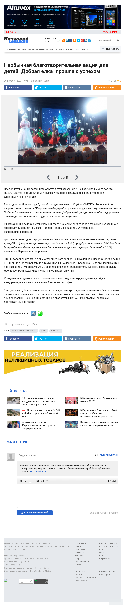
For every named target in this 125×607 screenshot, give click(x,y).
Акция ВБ (84, 49)
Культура (53, 49)
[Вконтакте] (67, 40)
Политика (22, 49)
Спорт (61, 49)
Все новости (11, 49)
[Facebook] (70, 40)
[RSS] (63, 40)
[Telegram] (89, 40)
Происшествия (72, 49)
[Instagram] (85, 40)
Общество (43, 49)
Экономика (33, 49)
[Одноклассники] (74, 40)
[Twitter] (78, 40)
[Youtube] (82, 40)
